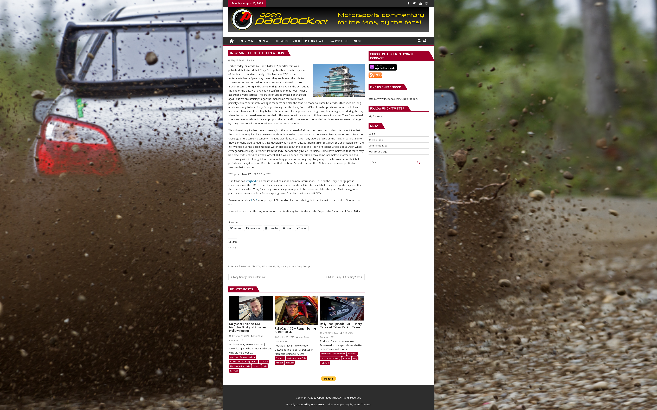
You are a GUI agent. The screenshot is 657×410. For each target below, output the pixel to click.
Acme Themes (362, 404)
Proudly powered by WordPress (305, 404)
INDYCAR (245, 266)
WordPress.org (378, 151)
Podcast (256, 366)
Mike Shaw (258, 336)
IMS (263, 266)
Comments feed (378, 145)
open (283, 266)
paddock (291, 266)
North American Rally (240, 366)
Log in (372, 133)
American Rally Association (242, 357)
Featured (235, 266)
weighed (251, 181)
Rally (264, 366)
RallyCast (234, 370)
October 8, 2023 (330, 332)
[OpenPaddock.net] (328, 31)
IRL (277, 266)
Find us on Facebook (385, 87)
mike (251, 60)
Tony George (303, 266)
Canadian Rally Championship (243, 361)
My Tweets (375, 116)
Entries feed (376, 139)
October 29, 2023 (240, 336)
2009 (258, 266)
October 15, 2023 (285, 337)
